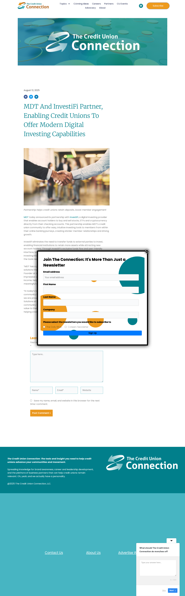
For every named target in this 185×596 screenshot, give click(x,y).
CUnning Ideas (81, 3)
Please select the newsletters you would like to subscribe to (77, 322)
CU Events (122, 3)
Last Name (49, 296)
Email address (51, 271)
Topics (63, 3)
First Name (49, 284)
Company (49, 309)
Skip (164, 590)
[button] (26, 97)
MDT (26, 217)
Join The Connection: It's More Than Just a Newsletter (84, 262)
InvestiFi (74, 217)
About (102, 7)
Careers (96, 3)
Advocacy (90, 7)
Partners (108, 3)
